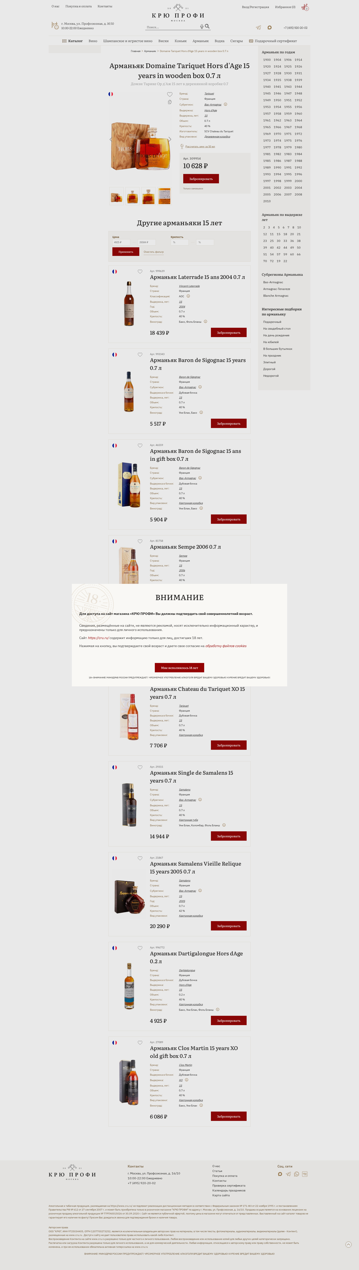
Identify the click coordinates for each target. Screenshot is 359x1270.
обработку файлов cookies (225, 646)
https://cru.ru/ (98, 638)
